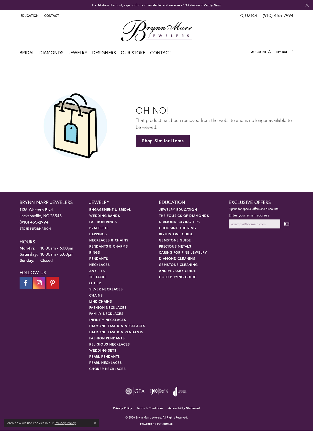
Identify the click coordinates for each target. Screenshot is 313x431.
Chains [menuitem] (96, 295)
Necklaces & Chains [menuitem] (108, 240)
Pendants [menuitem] (98, 258)
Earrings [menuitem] (98, 234)
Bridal (27, 52)
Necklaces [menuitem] (99, 264)
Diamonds (51, 52)
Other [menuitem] (95, 283)
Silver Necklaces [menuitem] (106, 289)
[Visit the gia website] (135, 391)
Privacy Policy (122, 408)
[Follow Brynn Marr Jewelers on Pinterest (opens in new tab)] (52, 283)
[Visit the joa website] (180, 391)
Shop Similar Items (163, 141)
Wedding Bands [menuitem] (104, 215)
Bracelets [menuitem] (99, 228)
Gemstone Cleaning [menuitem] (178, 264)
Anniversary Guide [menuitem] (177, 270)
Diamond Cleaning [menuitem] (177, 258)
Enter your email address (249, 215)
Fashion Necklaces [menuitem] (108, 307)
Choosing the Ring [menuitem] (177, 228)
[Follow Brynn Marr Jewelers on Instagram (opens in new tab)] (39, 283)
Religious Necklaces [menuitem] (109, 344)
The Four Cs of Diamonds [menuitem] (184, 215)
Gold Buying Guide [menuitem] (177, 277)
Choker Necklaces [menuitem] (107, 368)
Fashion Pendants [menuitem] (107, 338)
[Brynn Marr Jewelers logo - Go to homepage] (156, 30)
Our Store (133, 52)
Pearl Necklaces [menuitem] (105, 362)
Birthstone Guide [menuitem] (176, 234)
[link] (51, 16)
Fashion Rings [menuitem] (103, 221)
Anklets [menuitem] (97, 270)
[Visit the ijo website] (159, 391)
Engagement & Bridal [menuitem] (110, 209)
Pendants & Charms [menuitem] (108, 246)
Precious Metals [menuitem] (175, 246)
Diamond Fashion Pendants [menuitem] (116, 332)
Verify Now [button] (212, 5)
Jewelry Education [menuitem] (178, 209)
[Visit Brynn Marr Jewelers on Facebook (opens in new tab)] (26, 283)
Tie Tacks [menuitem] (98, 277)
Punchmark (165, 424)
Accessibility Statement (184, 408)
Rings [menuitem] (94, 252)
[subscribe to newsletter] (286, 223)
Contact (160, 52)
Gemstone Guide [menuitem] (175, 240)
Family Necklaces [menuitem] (106, 313)
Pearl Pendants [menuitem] (104, 356)
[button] (29, 16)
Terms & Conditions (150, 408)
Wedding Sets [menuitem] (102, 350)
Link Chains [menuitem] (100, 301)
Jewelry (77, 52)
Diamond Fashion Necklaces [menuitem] (117, 325)
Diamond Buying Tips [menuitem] (179, 221)
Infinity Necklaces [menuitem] (107, 319)
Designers (104, 52)
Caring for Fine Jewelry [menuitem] (183, 252)
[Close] (307, 5)
